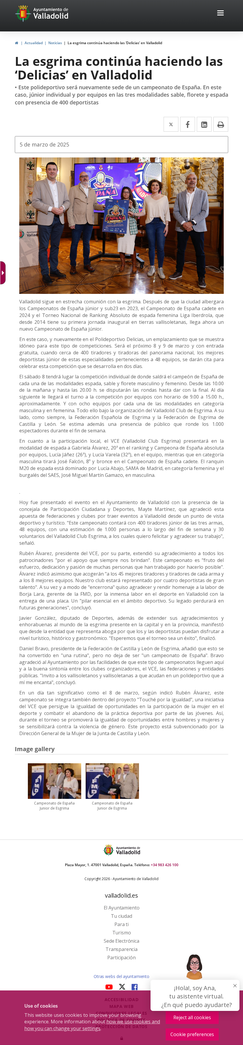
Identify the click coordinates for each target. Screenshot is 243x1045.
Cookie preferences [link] (192, 1034)
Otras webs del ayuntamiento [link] (121, 976)
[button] (220, 13)
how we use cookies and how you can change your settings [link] (92, 1025)
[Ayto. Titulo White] (51, 13)
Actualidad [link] (34, 42)
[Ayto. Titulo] (127, 850)
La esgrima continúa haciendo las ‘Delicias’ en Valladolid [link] (115, 42)
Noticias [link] (55, 42)
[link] (16, 42)
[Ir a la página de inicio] (24, 13)
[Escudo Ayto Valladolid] (109, 850)
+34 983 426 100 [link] (164, 864)
